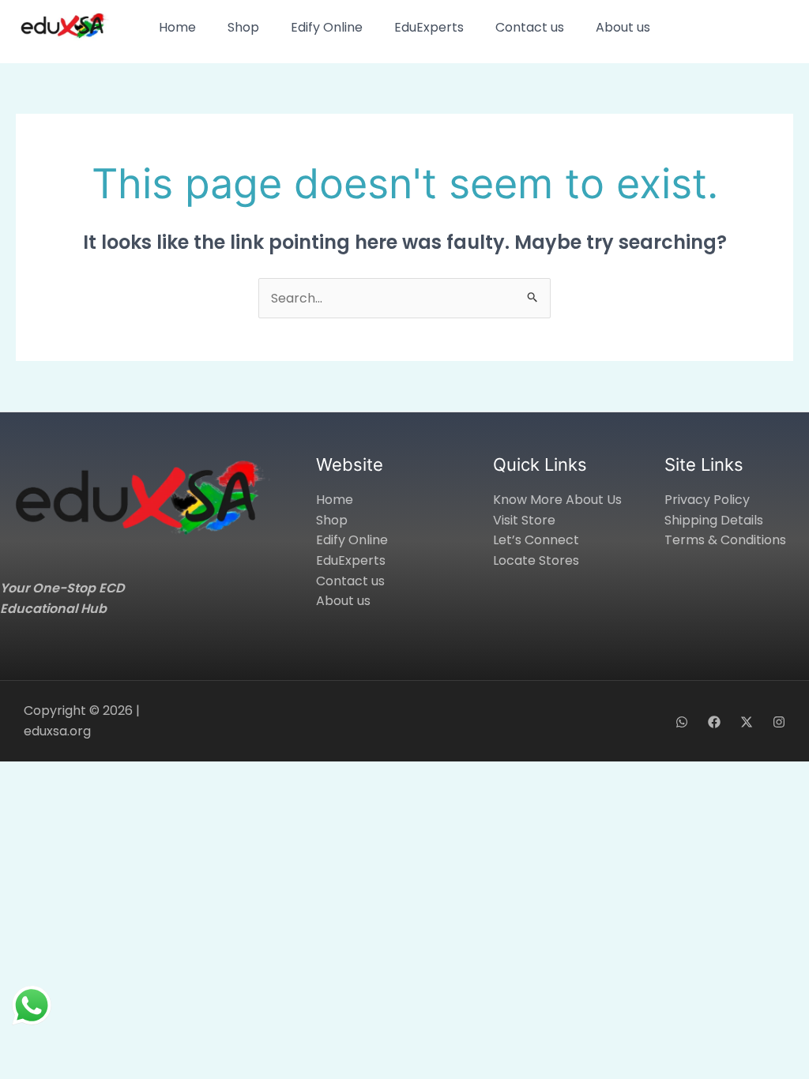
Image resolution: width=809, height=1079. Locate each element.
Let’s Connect (536, 540)
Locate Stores (536, 560)
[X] (746, 722)
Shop (243, 27)
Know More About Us (557, 500)
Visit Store (524, 520)
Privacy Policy (707, 500)
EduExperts (429, 27)
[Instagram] (779, 722)
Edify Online (327, 27)
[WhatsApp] (681, 722)
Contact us (529, 27)
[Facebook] (714, 722)
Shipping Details (713, 520)
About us (623, 27)
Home (177, 27)
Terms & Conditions (725, 540)
